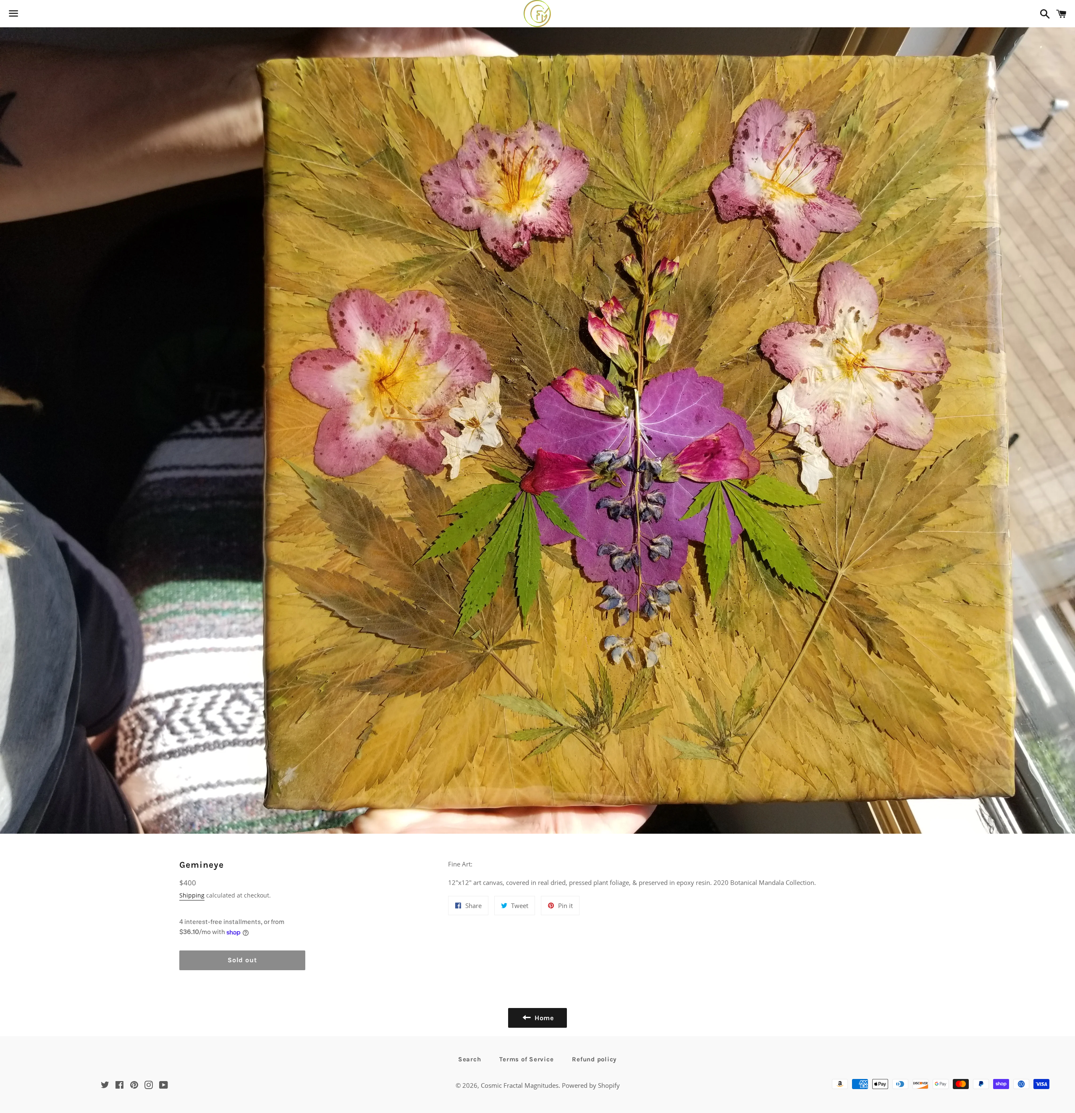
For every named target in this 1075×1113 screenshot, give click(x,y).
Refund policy (594, 1059)
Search (469, 1059)
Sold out (242, 960)
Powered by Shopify (591, 1085)
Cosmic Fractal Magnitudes (519, 1085)
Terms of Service (526, 1059)
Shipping (192, 895)
